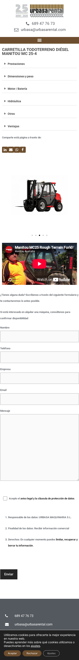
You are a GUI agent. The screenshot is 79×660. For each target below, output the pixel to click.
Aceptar (12, 653)
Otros (11, 113)
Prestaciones (16, 63)
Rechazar (32, 653)
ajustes (35, 645)
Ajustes (51, 653)
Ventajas (13, 126)
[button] (39, 40)
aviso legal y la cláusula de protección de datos (47, 498)
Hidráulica (14, 101)
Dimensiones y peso (20, 76)
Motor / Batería (17, 88)
